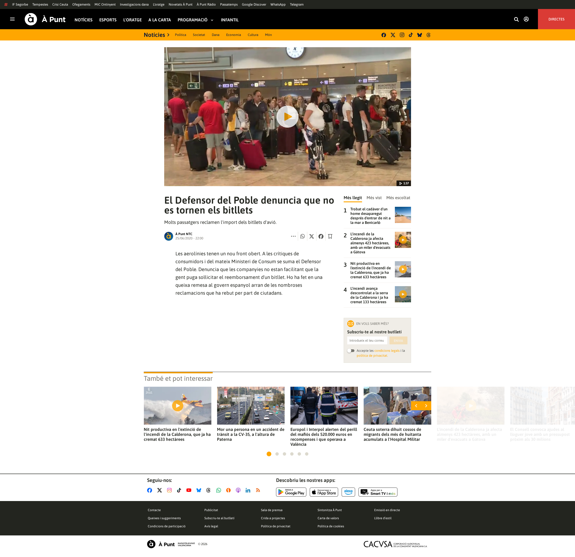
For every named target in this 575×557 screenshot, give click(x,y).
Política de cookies (331, 526)
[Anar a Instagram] (170, 490)
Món (268, 35)
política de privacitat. (372, 355)
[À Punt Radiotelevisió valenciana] (171, 544)
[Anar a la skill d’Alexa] (348, 492)
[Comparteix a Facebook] (320, 236)
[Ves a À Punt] (45, 19)
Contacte (154, 510)
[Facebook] (383, 35)
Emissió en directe (387, 510)
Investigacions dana (134, 4)
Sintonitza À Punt (330, 510)
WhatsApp (278, 4)
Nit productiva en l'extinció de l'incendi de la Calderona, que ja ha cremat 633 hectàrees (177, 434)
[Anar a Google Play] (291, 492)
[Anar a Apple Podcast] (239, 490)
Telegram (297, 4)
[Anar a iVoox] (229, 490)
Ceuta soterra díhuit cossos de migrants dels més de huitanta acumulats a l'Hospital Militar (392, 434)
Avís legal (211, 526)
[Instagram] (402, 35)
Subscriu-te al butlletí (219, 518)
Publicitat (211, 510)
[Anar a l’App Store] (324, 492)
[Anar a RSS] (259, 490)
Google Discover (254, 4)
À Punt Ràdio (206, 4)
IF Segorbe (20, 4)
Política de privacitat (275, 526)
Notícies (84, 20)
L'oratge (158, 4)
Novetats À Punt (180, 4)
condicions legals (387, 350)
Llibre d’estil (382, 518)
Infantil (230, 20)
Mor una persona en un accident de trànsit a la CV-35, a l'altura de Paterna (250, 434)
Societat (199, 35)
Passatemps (229, 4)
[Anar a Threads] (209, 490)
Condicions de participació (167, 526)
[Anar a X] (160, 490)
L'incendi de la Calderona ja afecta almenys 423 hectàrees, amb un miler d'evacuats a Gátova (469, 434)
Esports (108, 20)
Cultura (253, 35)
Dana (215, 35)
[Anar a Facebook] (150, 490)
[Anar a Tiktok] (180, 490)
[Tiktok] (411, 35)
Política (180, 35)
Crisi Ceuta (60, 4)
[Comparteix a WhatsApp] (302, 236)
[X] (393, 35)
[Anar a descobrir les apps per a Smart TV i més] (378, 492)
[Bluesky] (419, 35)
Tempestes (40, 4)
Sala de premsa (272, 510)
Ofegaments (81, 4)
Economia (233, 35)
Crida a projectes (273, 518)
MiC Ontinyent (105, 4)
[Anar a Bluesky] (200, 490)
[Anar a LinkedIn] (249, 490)
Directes (556, 19)
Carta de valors (328, 518)
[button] (269, 454)
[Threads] (429, 35)
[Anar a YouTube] (189, 490)
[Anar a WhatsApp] (219, 490)
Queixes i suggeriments (164, 518)
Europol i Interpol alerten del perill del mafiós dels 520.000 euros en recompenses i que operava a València (323, 437)
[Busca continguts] (516, 20)
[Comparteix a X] (311, 236)
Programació (193, 20)
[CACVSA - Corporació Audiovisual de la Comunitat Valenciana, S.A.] (395, 544)
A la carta (159, 20)
